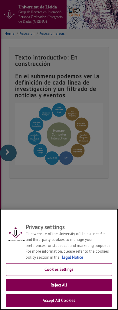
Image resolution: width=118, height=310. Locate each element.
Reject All (59, 285)
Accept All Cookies (59, 300)
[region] (59, 259)
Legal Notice (72, 257)
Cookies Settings (59, 269)
